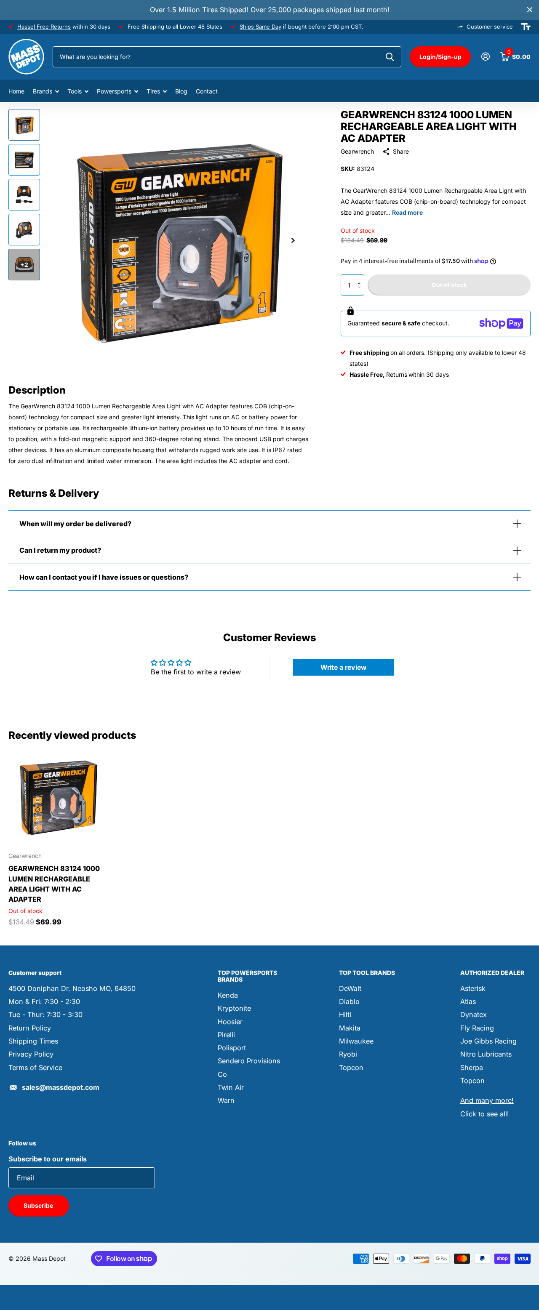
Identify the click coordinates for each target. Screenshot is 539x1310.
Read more (407, 212)
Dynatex (473, 1014)
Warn (226, 1100)
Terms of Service (35, 1067)
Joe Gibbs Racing (488, 1041)
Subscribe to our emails (47, 1159)
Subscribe (39, 1205)
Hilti (345, 1014)
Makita (349, 1028)
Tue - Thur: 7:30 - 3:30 (45, 1014)
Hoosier (230, 1021)
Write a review (343, 667)
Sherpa (471, 1067)
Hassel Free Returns (44, 26)
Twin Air (231, 1087)
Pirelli (226, 1034)
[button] (361, 277)
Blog (181, 91)
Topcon (351, 1067)
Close (529, 10)
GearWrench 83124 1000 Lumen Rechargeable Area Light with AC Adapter (54, 883)
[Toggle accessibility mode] (526, 26)
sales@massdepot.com (60, 1087)
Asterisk (473, 988)
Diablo (349, 1001)
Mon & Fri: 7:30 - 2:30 (44, 1001)
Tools (74, 91)
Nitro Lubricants (486, 1054)
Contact (207, 91)
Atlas (468, 1001)
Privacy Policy (30, 1054)
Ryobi (348, 1054)
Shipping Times (33, 1041)
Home (16, 91)
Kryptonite (234, 1008)
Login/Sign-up (440, 56)
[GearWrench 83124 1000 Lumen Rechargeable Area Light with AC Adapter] (57, 796)
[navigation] (24, 125)
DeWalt (350, 988)
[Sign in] (485, 56)
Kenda (228, 995)
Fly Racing (477, 1028)
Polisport (232, 1048)
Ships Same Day (260, 26)
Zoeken (389, 56)
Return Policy (29, 1028)
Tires (153, 91)
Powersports (114, 91)
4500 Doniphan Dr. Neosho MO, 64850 (72, 988)
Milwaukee (356, 1041)
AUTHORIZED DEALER (492, 972)
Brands (42, 91)
